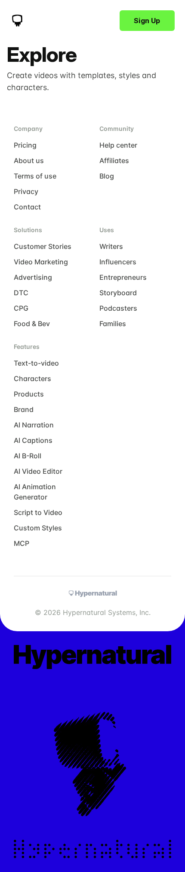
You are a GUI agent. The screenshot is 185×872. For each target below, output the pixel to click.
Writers (111, 246)
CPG (21, 308)
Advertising (33, 277)
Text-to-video (36, 363)
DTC (21, 292)
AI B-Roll (27, 455)
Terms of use (35, 176)
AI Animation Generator (35, 491)
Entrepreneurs (123, 277)
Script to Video (38, 512)
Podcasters (118, 308)
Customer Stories (42, 246)
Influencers (117, 261)
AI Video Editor (38, 471)
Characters (32, 378)
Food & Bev (32, 323)
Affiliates (114, 160)
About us (29, 160)
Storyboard (118, 292)
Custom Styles (38, 528)
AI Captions (33, 440)
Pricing (25, 145)
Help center (118, 145)
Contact (27, 207)
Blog (106, 176)
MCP (21, 543)
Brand (24, 409)
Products (29, 394)
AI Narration (34, 425)
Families (112, 323)
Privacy (26, 191)
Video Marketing (41, 261)
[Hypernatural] (17, 20)
